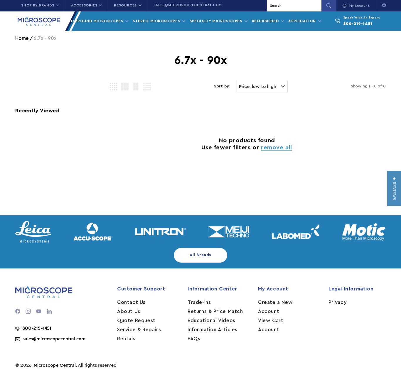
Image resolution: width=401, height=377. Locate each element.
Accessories (84, 5)
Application (302, 21)
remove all (276, 148)
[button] (382, 5)
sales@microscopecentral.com (188, 5)
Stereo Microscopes (157, 21)
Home (21, 38)
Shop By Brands (37, 5)
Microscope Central (55, 365)
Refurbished (266, 21)
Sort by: (222, 86)
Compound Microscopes (96, 21)
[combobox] (295, 5)
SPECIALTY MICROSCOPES (216, 21)
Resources (125, 5)
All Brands (200, 255)
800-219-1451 (358, 24)
